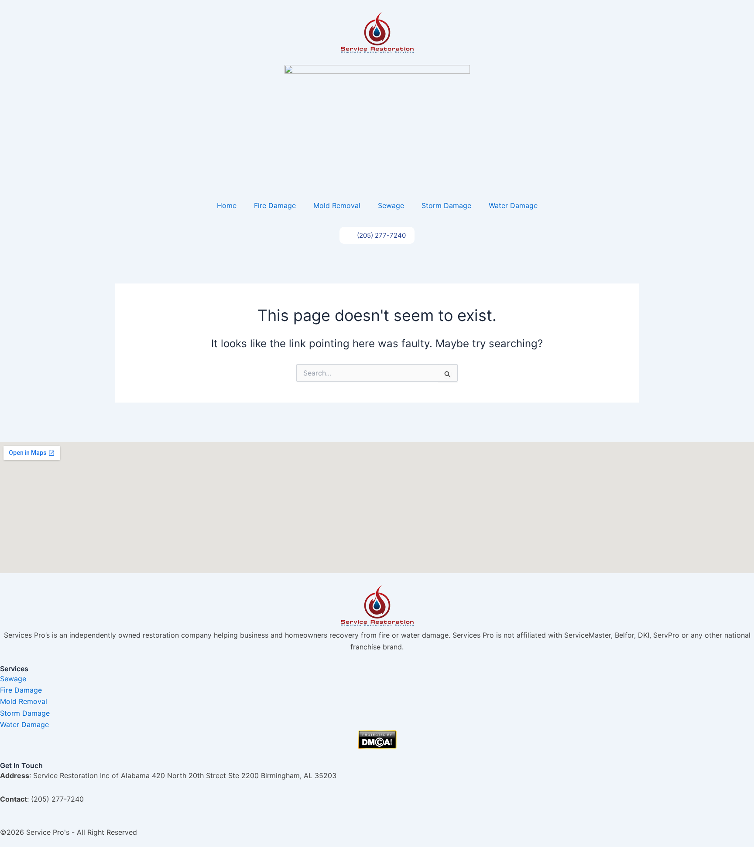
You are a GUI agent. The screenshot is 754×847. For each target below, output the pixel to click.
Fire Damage (275, 205)
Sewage (391, 205)
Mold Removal (336, 205)
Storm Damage (446, 205)
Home (226, 205)
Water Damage (513, 205)
